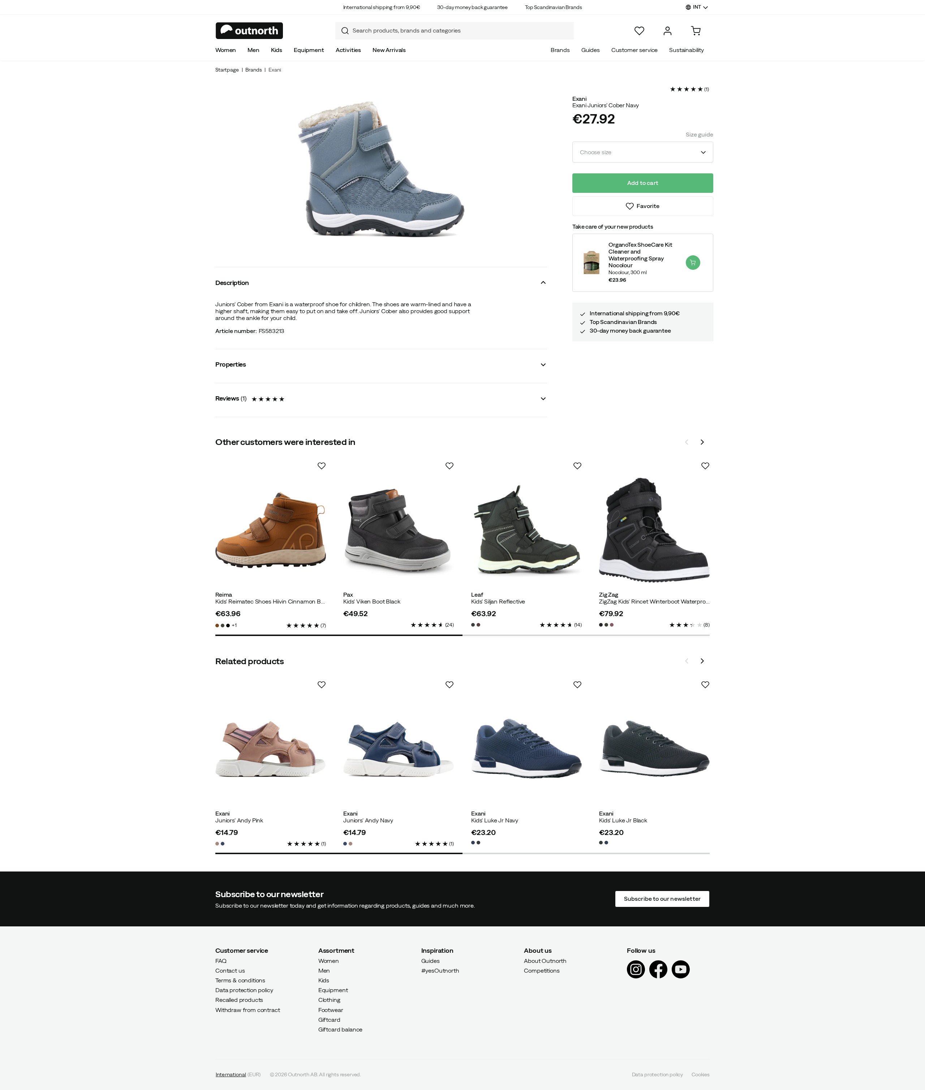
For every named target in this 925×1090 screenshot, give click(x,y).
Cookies (701, 1074)
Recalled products (239, 999)
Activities (348, 50)
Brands (560, 50)
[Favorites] (639, 30)
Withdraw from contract (247, 1009)
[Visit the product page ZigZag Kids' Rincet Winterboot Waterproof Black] (654, 530)
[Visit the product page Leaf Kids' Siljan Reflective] (526, 530)
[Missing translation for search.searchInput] (342, 31)
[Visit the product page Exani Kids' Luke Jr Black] (654, 749)
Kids (276, 50)
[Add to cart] (693, 262)
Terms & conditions (240, 980)
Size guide (699, 134)
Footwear (330, 1009)
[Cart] (695, 30)
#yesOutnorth (440, 970)
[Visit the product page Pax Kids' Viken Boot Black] (398, 530)
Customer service (634, 50)
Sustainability (686, 50)
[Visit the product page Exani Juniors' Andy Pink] (270, 749)
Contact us (230, 970)
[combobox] (454, 30)
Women (225, 50)
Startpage (227, 70)
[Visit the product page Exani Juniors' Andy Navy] (398, 749)
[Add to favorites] (321, 466)
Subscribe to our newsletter (662, 898)
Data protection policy (244, 990)
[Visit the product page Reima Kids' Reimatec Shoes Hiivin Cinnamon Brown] (270, 530)
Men (253, 50)
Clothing (329, 999)
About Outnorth (545, 960)
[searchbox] (461, 30)
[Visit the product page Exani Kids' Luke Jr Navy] (526, 749)
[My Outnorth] (667, 31)
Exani (274, 70)
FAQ (221, 960)
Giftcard (329, 1019)
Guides (590, 50)
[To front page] (249, 30)
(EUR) (238, 1074)
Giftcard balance (340, 1029)
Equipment (309, 50)
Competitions (541, 970)
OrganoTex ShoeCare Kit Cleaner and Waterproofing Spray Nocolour (640, 255)
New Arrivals (389, 50)
